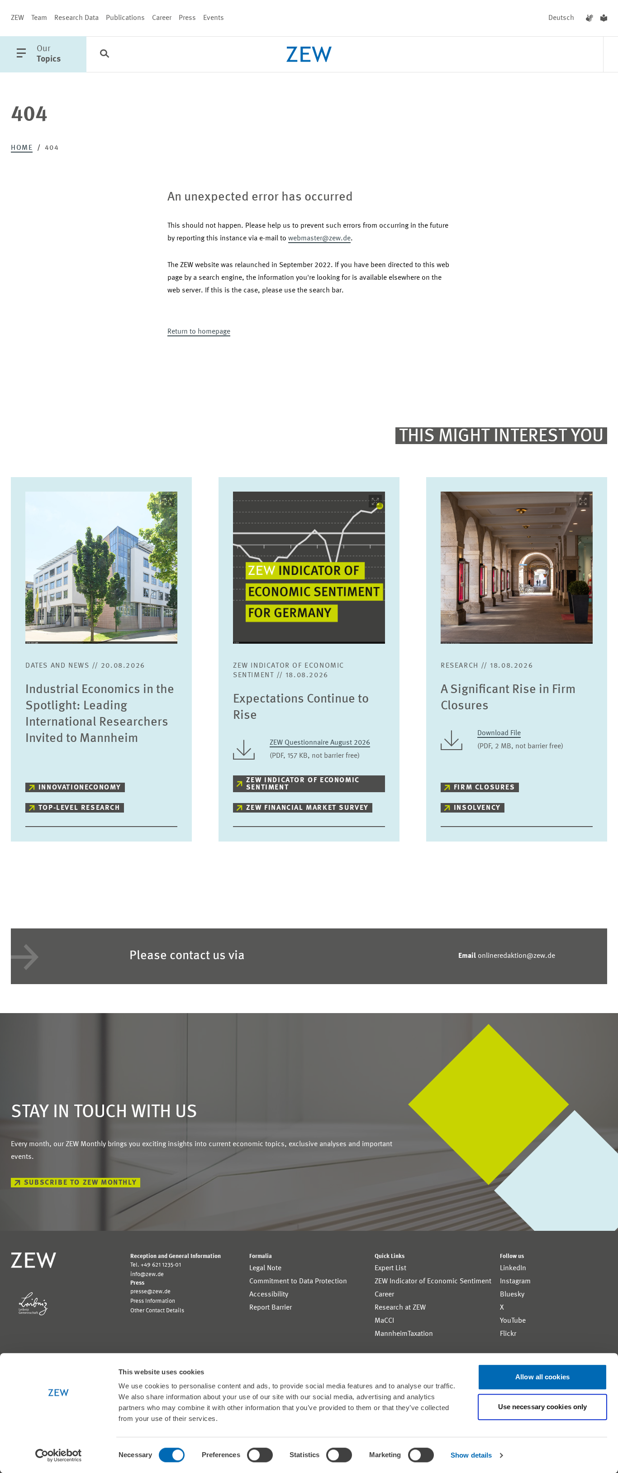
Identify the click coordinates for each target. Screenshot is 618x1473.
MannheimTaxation (404, 1334)
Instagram (515, 1281)
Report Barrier (270, 1307)
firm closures (484, 787)
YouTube (513, 1321)
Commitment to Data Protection (298, 1281)
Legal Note (265, 1268)
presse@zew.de (150, 1292)
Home (22, 148)
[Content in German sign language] (589, 18)
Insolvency (477, 808)
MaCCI (384, 1321)
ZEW (17, 18)
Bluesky (512, 1294)
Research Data (76, 18)
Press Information (152, 1301)
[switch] (260, 1455)
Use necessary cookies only (542, 1407)
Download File (499, 733)
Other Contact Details (157, 1311)
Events (213, 18)
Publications (125, 18)
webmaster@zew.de (319, 238)
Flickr (508, 1334)
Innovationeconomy (79, 787)
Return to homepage (198, 331)
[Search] (104, 55)
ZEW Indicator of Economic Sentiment (303, 784)
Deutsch (561, 18)
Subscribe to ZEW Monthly (80, 1182)
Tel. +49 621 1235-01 (155, 1265)
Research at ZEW (400, 1307)
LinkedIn (513, 1268)
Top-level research (79, 808)
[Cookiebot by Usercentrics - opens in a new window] (58, 1455)
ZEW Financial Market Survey (307, 808)
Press (187, 18)
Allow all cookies (542, 1377)
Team (39, 18)
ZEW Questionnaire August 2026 (320, 742)
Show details (471, 1455)
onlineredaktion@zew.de (506, 956)
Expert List (390, 1268)
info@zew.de (147, 1274)
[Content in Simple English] (604, 18)
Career (161, 18)
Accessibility (268, 1294)
